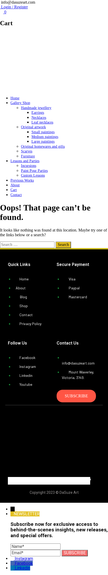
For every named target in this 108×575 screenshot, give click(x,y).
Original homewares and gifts (43, 146)
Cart (13, 190)
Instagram (24, 558)
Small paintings (43, 132)
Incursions (28, 166)
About (15, 185)
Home (14, 98)
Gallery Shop (20, 103)
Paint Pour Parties (34, 171)
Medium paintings (44, 137)
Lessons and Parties (24, 161)
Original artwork (33, 127)
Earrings (37, 113)
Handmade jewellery (36, 108)
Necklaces (38, 118)
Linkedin (22, 568)
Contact (16, 195)
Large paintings (43, 141)
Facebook (24, 563)
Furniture (28, 156)
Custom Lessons (33, 175)
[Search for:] (28, 244)
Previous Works (22, 180)
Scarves (26, 151)
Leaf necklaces (42, 122)
